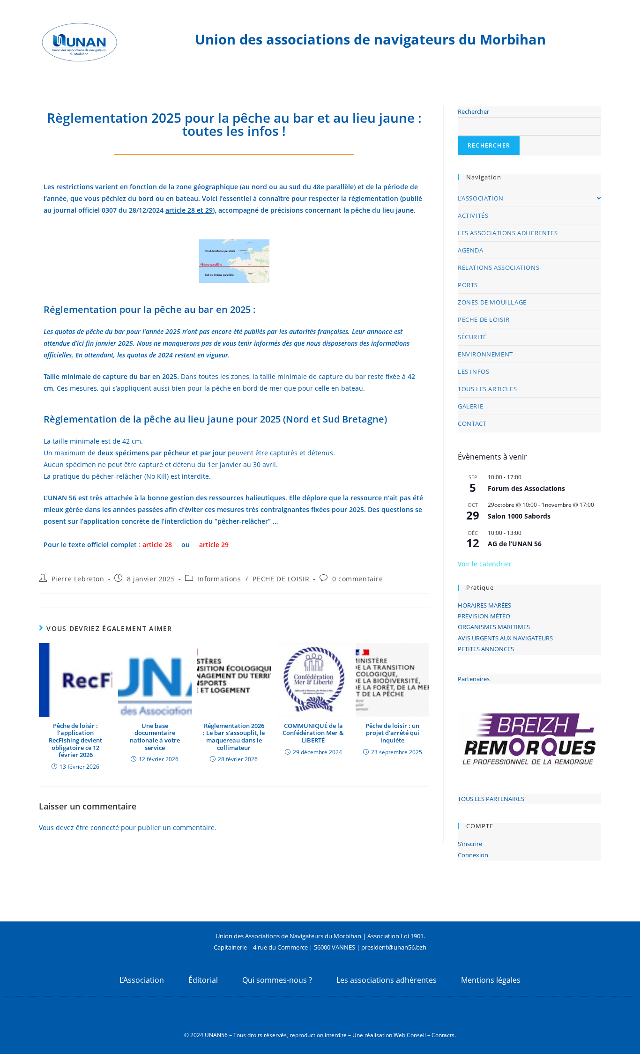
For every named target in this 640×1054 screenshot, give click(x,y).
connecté (104, 827)
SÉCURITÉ (472, 337)
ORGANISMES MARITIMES (494, 627)
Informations (219, 578)
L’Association (141, 980)
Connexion (473, 855)
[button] (472, 738)
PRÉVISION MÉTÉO (484, 616)
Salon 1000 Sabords (519, 516)
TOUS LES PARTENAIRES (491, 798)
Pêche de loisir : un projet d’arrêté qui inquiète (392, 733)
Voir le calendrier (485, 563)
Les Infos (473, 371)
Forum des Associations (526, 488)
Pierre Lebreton (78, 578)
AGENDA (471, 250)
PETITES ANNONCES (486, 649)
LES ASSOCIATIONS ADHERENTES (508, 233)
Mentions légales (491, 980)
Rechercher (473, 111)
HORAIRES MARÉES (484, 605)
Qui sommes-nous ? (277, 980)
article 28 (157, 544)
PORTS (468, 285)
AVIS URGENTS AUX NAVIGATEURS (505, 638)
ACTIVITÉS (473, 215)
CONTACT (472, 423)
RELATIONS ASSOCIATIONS (498, 267)
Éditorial (203, 980)
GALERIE (470, 406)
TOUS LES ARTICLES (487, 389)
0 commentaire (357, 578)
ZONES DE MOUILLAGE (492, 302)
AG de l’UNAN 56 (515, 543)
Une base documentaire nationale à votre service (155, 736)
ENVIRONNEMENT (485, 354)
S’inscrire (470, 843)
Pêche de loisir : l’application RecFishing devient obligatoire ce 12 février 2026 (75, 740)
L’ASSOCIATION (481, 198)
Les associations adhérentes (386, 980)
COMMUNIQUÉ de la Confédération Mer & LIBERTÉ (313, 733)
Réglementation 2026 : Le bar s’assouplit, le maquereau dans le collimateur (234, 736)
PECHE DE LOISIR (281, 578)
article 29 (214, 544)
